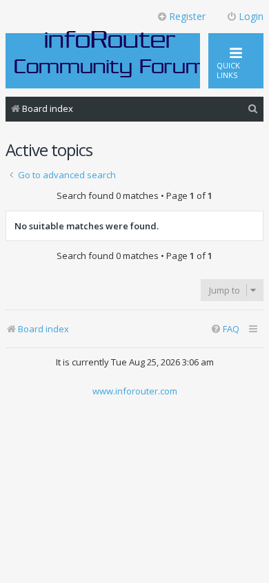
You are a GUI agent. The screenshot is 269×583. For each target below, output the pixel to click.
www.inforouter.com (134, 391)
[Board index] (110, 53)
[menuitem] (253, 109)
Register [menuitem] (187, 16)
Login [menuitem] (251, 16)
